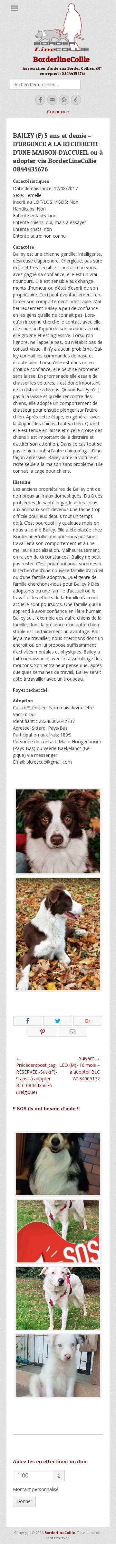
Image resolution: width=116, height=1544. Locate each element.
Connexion (58, 111)
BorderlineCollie (61, 59)
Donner (24, 1501)
